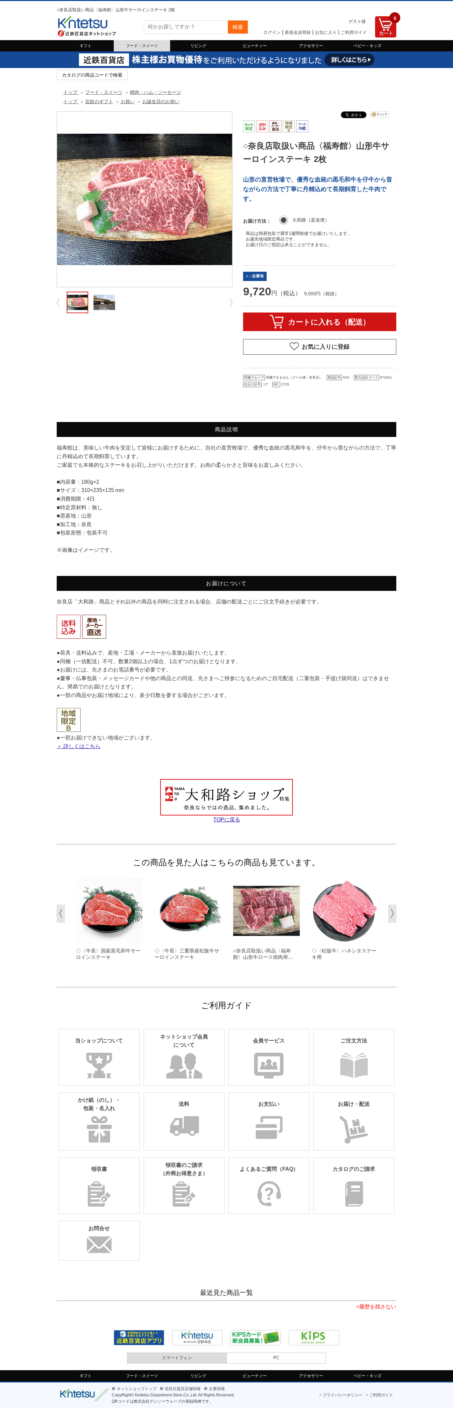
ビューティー (255, 45)
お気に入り (326, 32)
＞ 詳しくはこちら (78, 746)
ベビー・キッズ (367, 45)
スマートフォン (177, 1357)
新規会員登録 (298, 32)
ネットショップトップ (137, 1388)
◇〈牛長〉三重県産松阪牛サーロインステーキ (187, 954)
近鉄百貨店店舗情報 (183, 1388)
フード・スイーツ (142, 45)
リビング (198, 45)
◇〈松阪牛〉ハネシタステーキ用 (344, 954)
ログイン (272, 32)
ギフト (86, 45)
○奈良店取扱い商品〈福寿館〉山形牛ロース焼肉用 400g (262, 954)
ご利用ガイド (354, 32)
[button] (61, 914)
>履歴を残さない (376, 1306)
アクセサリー (311, 45)
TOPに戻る (226, 819)
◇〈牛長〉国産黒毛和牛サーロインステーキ (108, 954)
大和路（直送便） (310, 220)
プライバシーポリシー (342, 1395)
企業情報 (217, 1388)
